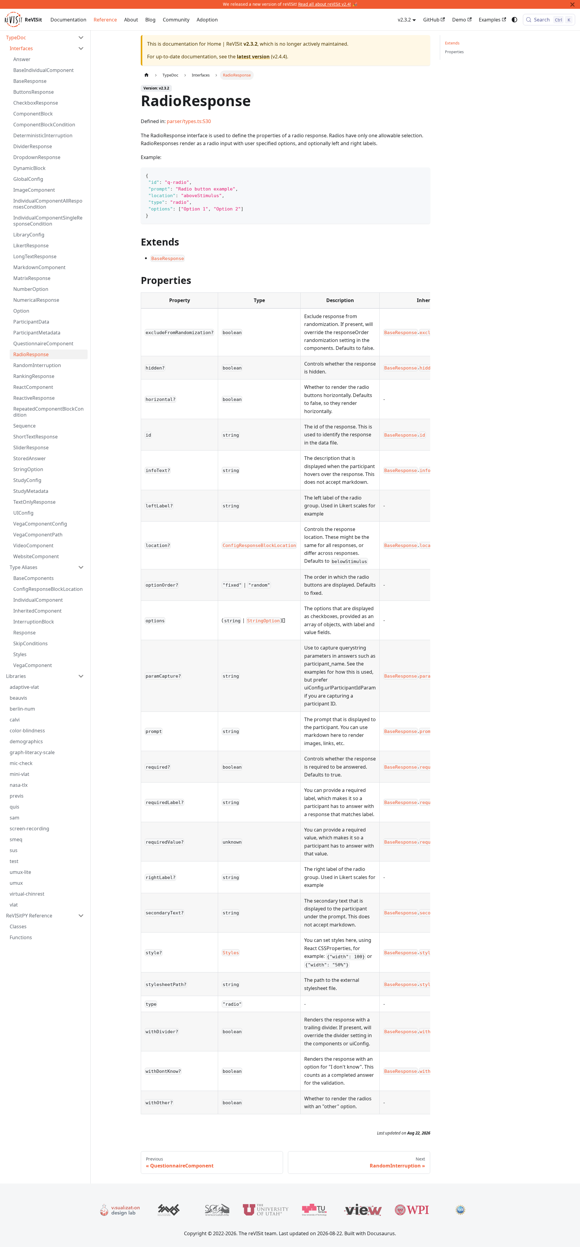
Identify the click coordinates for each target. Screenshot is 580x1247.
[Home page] (146, 75)
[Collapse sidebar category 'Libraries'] (81, 676)
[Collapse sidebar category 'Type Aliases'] (81, 567)
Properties (454, 51)
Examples (490, 19)
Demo (459, 19)
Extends (452, 43)
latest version (253, 56)
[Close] (572, 4)
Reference (105, 19)
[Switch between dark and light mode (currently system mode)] (514, 19)
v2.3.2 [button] (404, 19)
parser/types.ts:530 (189, 121)
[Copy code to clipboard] (423, 175)
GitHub (431, 19)
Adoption (207, 19)
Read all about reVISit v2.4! (324, 4)
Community (176, 19)
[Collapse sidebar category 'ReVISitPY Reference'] (81, 915)
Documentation (68, 19)
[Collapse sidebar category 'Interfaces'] (81, 48)
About (131, 19)
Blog (150, 19)
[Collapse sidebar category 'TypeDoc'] (81, 37)
